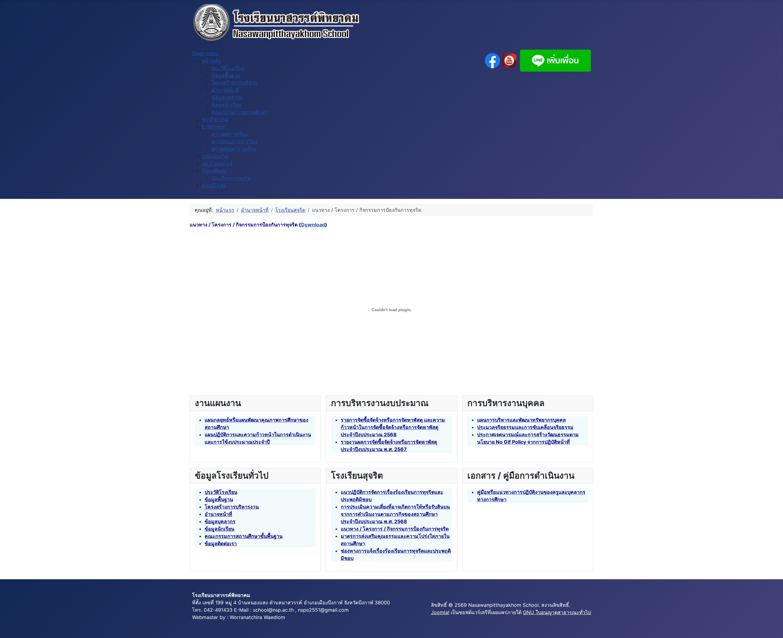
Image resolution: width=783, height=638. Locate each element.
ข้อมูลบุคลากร (220, 521)
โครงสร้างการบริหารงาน (232, 507)
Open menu (205, 53)
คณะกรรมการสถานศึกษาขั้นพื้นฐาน (244, 536)
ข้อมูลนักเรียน (219, 529)
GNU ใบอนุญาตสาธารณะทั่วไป (557, 612)
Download (313, 225)
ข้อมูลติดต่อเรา (221, 543)
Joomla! (440, 612)
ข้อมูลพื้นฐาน (219, 499)
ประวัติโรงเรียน (221, 492)
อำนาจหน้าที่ (218, 514)
